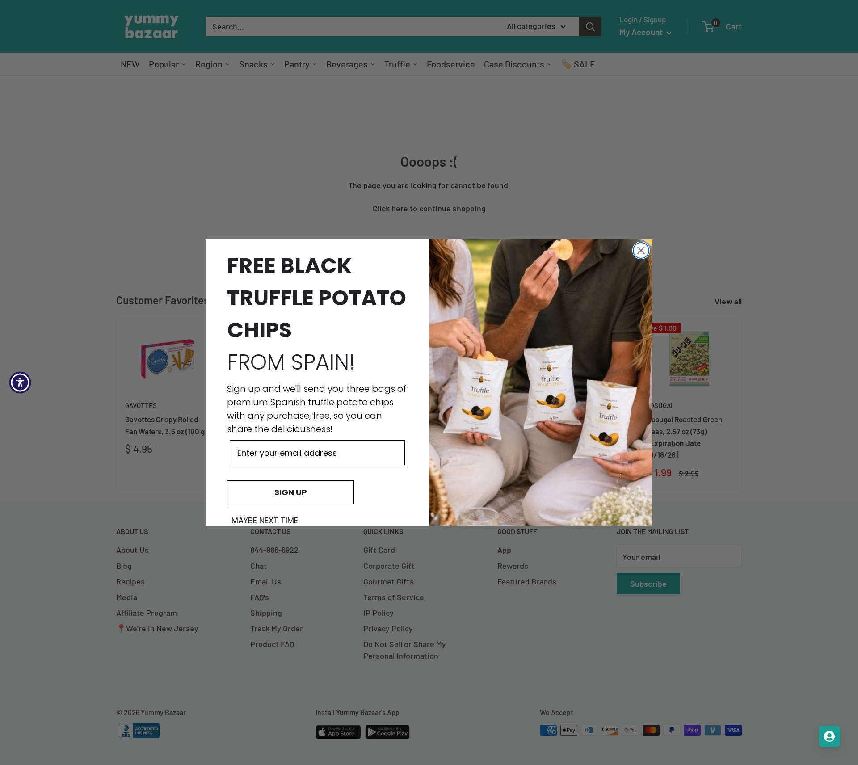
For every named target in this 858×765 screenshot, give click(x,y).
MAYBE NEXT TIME (264, 520)
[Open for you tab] (829, 736)
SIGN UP (290, 492)
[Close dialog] (641, 250)
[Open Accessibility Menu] (20, 382)
